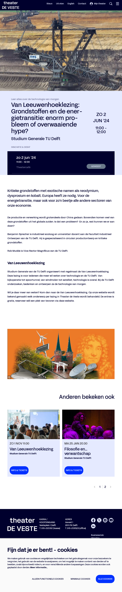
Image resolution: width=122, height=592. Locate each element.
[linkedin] (93, 526)
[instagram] (105, 520)
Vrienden (95, 538)
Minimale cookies (80, 579)
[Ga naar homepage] (10, 5)
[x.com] (99, 520)
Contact (82, 3)
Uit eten (60, 3)
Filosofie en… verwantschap (77, 451)
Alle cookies (105, 579)
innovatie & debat (20, 147)
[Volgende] (111, 487)
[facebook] (93, 520)
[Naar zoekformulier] (111, 3)
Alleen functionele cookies (48, 579)
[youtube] (111, 520)
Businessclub (97, 535)
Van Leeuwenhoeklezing (31, 449)
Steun (49, 3)
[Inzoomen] (9, 377)
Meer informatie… (39, 567)
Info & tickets (19, 470)
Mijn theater (100, 3)
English (71, 3)
